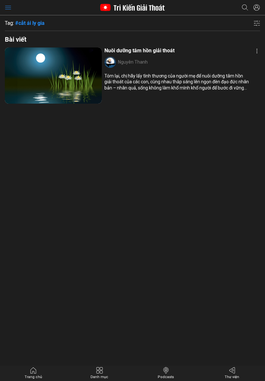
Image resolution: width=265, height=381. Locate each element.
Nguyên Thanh (133, 62)
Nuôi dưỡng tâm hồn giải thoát (139, 50)
